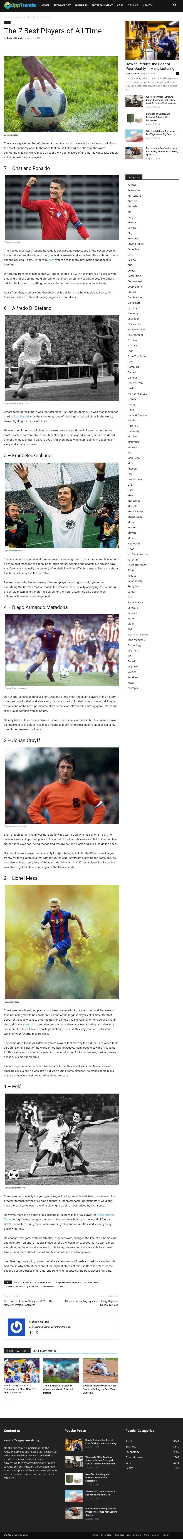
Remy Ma (133, 586)
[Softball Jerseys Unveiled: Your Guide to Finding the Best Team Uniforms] (100, 1370)
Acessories (134, 190)
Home (46, 5)
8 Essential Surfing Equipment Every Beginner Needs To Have (91, 1303)
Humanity (133, 431)
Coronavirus (135, 281)
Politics (132, 575)
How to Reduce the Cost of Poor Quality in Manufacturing (149, 66)
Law (130, 474)
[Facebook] (7, 46)
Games (132, 372)
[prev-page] (6, 1400)
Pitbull (131, 570)
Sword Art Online (138, 634)
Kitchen (132, 468)
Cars (120, 5)
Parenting (133, 559)
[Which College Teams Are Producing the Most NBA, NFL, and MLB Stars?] (21, 1370)
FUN (130, 361)
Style (130, 629)
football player (92, 1282)
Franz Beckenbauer (14, 1286)
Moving (132, 532)
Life (130, 484)
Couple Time (135, 286)
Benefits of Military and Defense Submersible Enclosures (158, 117)
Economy (133, 313)
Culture (132, 292)
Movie (131, 522)
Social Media (135, 602)
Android (132, 201)
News (131, 549)
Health (148, 5)
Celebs (132, 270)
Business (81, 5)
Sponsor (132, 613)
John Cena (134, 458)
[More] (40, 46)
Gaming (133, 5)
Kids (130, 463)
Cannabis (133, 249)
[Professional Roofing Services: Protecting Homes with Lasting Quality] (134, 153)
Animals (132, 206)
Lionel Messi (49, 1286)
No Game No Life (138, 554)
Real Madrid (21, 416)
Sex (130, 597)
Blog (130, 233)
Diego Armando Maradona (68, 1282)
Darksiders (134, 302)
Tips (130, 656)
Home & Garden (137, 415)
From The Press (137, 356)
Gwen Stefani (136, 383)
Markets (132, 506)
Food (130, 351)
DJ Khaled (133, 308)
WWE (131, 682)
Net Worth (134, 543)
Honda (131, 420)
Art (129, 211)
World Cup (31, 1024)
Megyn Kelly (135, 516)
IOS (130, 452)
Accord (132, 185)
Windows (133, 677)
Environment (135, 334)
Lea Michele (135, 479)
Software (133, 607)
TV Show (133, 666)
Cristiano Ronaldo (43, 1282)
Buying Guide (136, 243)
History (132, 399)
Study (131, 623)
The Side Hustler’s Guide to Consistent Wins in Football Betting (58, 1389)
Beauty (132, 222)
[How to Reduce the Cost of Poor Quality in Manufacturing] (152, 40)
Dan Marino (135, 297)
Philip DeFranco (137, 565)
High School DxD (137, 393)
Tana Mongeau (136, 640)
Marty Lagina (135, 511)
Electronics (134, 324)
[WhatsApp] (32, 46)
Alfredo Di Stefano (22, 1282)
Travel (131, 661)
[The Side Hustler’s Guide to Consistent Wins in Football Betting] (61, 1370)
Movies (132, 527)
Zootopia (133, 688)
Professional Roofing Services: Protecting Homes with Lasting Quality (162, 151)
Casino (132, 260)
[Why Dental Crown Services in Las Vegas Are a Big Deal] (134, 136)
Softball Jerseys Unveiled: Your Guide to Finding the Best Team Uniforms (99, 1389)
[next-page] (12, 1400)
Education (134, 318)
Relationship (135, 581)
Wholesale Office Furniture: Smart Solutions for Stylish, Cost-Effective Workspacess (161, 100)
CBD (130, 265)
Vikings (132, 672)
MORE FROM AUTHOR (45, 1351)
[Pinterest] (24, 46)
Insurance (134, 441)
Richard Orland (14, 38)
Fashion (132, 340)
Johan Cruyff (33, 1286)
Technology (62, 5)
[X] (15, 46)
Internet (132, 447)
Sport (16, 17)
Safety (131, 591)
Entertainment (102, 5)
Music (131, 538)
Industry (133, 436)
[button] (174, 5)
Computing (134, 276)
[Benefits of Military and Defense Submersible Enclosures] (134, 118)
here (52, 260)
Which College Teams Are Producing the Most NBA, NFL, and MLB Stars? (20, 1389)
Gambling (133, 367)
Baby (130, 217)
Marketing (134, 500)
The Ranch (134, 650)
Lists (130, 490)
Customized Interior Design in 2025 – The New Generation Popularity (28, 1303)
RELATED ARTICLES (17, 1351)
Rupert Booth (132, 73)
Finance (132, 345)
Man (130, 495)
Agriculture (134, 195)
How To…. (133, 425)
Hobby (131, 404)
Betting (132, 227)
